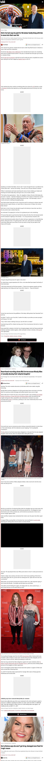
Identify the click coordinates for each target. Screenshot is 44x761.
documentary (25, 656)
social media (37, 520)
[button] (42, 44)
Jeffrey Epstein (11, 710)
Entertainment (8, 368)
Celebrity (11, 336)
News (6, 30)
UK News (20, 336)
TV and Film (6, 336)
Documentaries (30, 710)
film (4, 432)
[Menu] (42, 1)
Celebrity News (23, 710)
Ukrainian (4, 88)
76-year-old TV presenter (9, 57)
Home (2, 30)
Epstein (10, 399)
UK (33, 86)
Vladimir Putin (21, 59)
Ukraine (15, 336)
